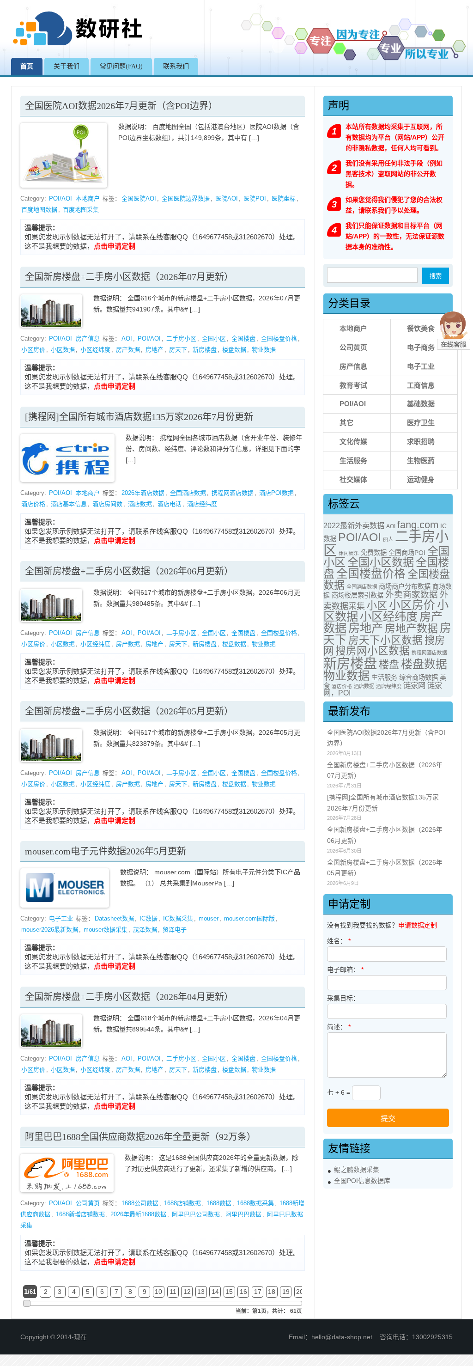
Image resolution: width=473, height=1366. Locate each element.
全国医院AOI (138, 198)
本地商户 (88, 198)
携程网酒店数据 (233, 492)
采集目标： (343, 998)
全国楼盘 (243, 338)
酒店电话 (170, 503)
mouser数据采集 (105, 929)
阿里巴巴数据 (243, 1214)
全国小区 (214, 338)
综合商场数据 (418, 677)
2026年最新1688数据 (138, 1214)
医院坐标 (284, 198)
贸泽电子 (175, 929)
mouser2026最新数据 (49, 929)
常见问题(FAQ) (121, 66)
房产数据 (128, 349)
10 (158, 1291)
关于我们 (66, 66)
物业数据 (264, 349)
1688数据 (218, 1203)
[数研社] (78, 45)
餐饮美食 (421, 328)
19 (286, 1291)
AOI (126, 338)
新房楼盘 (205, 349)
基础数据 (421, 404)
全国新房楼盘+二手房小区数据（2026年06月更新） (129, 571)
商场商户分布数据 (405, 586)
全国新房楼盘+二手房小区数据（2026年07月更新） (129, 277)
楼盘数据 (234, 349)
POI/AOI (60, 198)
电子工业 (61, 918)
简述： (339, 1027)
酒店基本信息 (69, 503)
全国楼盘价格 (279, 338)
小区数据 (63, 349)
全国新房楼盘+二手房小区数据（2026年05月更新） (129, 711)
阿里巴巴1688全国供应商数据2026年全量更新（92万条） (140, 1137)
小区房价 (33, 349)
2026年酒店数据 (142, 492)
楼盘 (389, 665)
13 (201, 1291)
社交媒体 (353, 479)
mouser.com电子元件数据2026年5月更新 (105, 851)
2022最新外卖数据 (353, 525)
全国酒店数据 (188, 492)
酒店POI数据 (276, 492)
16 (243, 1291)
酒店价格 (33, 503)
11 (173, 1291)
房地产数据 (411, 628)
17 (257, 1291)
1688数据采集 (255, 1203)
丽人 (388, 539)
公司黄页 (88, 1203)
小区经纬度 (95, 349)
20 (299, 1291)
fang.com (417, 525)
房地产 (155, 349)
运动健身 (421, 479)
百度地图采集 (81, 209)
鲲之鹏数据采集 (356, 1169)
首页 (26, 66)
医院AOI (226, 198)
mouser (208, 918)
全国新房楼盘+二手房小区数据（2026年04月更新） (129, 997)
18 (271, 1291)
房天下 (178, 349)
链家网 (414, 685)
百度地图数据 (39, 209)
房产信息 (88, 338)
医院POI (254, 198)
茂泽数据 (145, 929)
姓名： (339, 941)
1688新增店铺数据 (80, 1214)
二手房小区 (181, 338)
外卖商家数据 (411, 594)
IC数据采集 (178, 918)
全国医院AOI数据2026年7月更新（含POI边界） (121, 106)
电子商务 (421, 347)
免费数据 (374, 552)
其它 (346, 423)
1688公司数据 (139, 1203)
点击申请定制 (114, 246)
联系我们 (176, 66)
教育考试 (353, 385)
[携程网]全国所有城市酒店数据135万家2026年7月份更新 (139, 417)
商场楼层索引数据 (357, 595)
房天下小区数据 (385, 640)
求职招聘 (421, 441)
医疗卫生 (421, 423)
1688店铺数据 (182, 1203)
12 (187, 1291)
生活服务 (353, 460)
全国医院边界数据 (186, 198)
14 (215, 1291)
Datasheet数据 (114, 918)
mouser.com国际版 (249, 918)
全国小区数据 (380, 562)
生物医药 (421, 460)
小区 (377, 605)
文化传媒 (353, 441)
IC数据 (148, 918)
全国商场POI (406, 552)
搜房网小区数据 (372, 651)
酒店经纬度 (202, 503)
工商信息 (421, 385)
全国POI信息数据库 (362, 1180)
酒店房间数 (107, 503)
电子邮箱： (345, 969)
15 (229, 1291)
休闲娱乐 (349, 553)
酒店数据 (140, 503)
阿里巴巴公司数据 (196, 1214)
